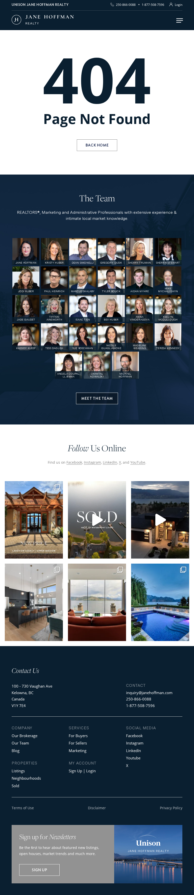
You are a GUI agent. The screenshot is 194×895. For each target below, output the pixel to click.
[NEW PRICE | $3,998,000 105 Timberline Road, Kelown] (34, 520)
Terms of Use (23, 807)
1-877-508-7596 (153, 5)
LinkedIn (110, 462)
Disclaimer (97, 807)
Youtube (133, 757)
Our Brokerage (24, 735)
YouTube (137, 462)
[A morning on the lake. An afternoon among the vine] (160, 602)
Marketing (77, 750)
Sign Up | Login (82, 770)
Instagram (92, 462)
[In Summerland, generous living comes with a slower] (34, 602)
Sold (15, 785)
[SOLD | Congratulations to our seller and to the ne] (97, 520)
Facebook (74, 462)
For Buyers (78, 735)
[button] (179, 20)
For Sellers (78, 742)
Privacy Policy (171, 807)
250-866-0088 (126, 5)
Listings (18, 770)
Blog (15, 750)
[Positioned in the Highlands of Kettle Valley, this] (160, 520)
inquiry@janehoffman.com (149, 692)
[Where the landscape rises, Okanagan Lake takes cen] (97, 602)
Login (178, 5)
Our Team (20, 742)
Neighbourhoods (26, 778)
